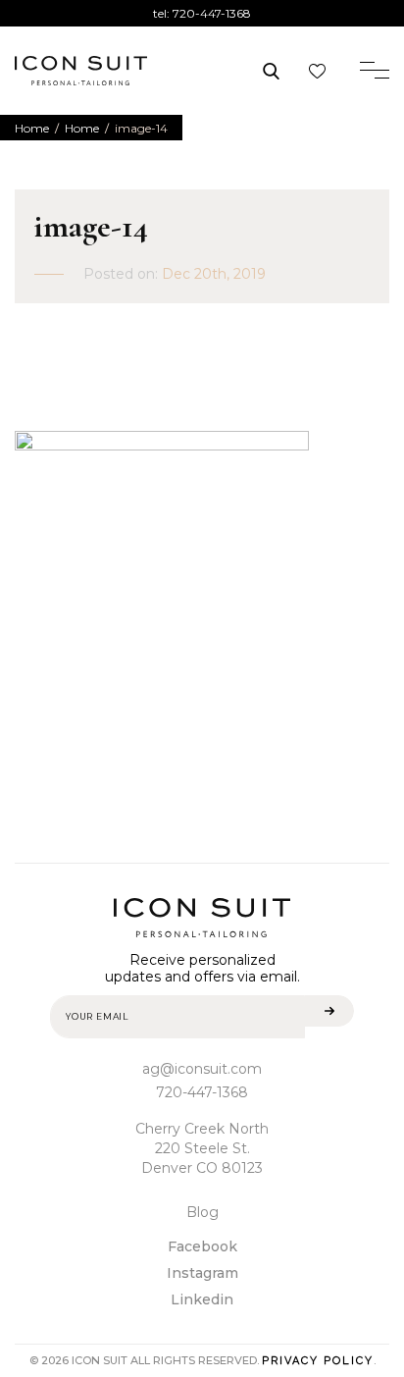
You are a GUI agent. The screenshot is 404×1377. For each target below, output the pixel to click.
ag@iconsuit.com (202, 1069)
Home (32, 128)
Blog (202, 1212)
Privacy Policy (318, 1360)
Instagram (202, 1273)
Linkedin (202, 1299)
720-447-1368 (212, 13)
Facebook (202, 1246)
